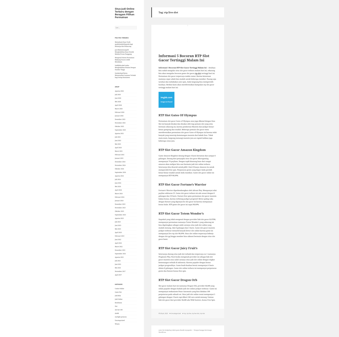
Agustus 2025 (119, 133)
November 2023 (120, 208)
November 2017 (120, 271)
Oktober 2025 (119, 126)
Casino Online (119, 289)
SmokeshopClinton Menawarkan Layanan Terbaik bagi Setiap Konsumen (125, 75)
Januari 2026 (119, 116)
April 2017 (118, 275)
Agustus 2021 (119, 257)
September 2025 (120, 130)
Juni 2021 (118, 264)
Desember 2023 (120, 204)
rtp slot (198, 73)
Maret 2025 (119, 151)
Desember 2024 (120, 162)
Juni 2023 (118, 225)
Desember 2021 (120, 250)
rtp (185, 313)
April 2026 (118, 105)
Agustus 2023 (119, 218)
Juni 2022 (118, 239)
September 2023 (120, 215)
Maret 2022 (119, 247)
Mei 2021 (118, 268)
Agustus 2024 (119, 176)
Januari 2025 (119, 158)
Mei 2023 (118, 229)
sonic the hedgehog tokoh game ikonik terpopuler (175, 330)
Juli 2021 (118, 261)
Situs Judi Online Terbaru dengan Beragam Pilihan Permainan (124, 13)
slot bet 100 (119, 310)
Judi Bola (118, 296)
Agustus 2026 (119, 91)
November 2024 (120, 165)
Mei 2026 (118, 102)
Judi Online (118, 299)
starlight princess (121, 317)
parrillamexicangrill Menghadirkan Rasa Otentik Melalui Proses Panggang (124, 52)
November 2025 (120, 123)
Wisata (117, 324)
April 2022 (118, 243)
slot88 (117, 313)
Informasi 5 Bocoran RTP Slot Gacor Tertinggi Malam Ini (184, 57)
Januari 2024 (119, 201)
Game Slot (118, 292)
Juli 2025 (118, 137)
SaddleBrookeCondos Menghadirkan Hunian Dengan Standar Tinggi (125, 67)
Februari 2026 (119, 112)
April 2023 (118, 232)
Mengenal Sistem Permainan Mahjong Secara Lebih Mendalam (124, 60)
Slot (116, 306)
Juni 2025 (118, 140)
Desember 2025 (120, 119)
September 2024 (120, 172)
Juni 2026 (118, 98)
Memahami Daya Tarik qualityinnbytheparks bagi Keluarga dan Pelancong (124, 44)
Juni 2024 (118, 183)
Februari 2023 (119, 236)
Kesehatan (118, 303)
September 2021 (120, 254)
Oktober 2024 (119, 169)
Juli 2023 (118, 222)
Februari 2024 (119, 197)
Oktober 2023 (119, 211)
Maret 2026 (119, 109)
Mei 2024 (118, 186)
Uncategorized (120, 320)
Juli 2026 (118, 95)
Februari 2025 (119, 155)
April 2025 (118, 148)
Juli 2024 (118, 179)
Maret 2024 (119, 194)
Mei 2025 (118, 144)
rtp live (189, 313)
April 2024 (118, 190)
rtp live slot (195, 313)
